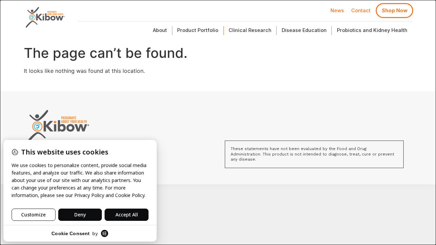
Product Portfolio (197, 30)
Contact (361, 10)
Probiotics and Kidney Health (372, 30)
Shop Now (394, 10)
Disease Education (304, 30)
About (160, 30)
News (337, 10)
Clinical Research (250, 30)
